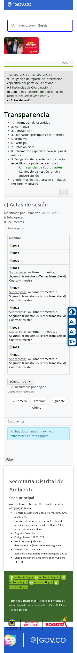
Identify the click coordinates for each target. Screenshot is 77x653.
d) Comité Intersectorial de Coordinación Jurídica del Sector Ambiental (35, 94)
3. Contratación (21, 131)
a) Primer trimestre (41, 272)
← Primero (19, 401)
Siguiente (58, 401)
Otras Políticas (57, 605)
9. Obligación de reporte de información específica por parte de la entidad (34, 81)
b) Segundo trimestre (33, 274)
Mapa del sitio (19, 609)
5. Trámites (19, 139)
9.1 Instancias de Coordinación (28, 87)
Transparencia (17, 74)
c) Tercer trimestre (49, 276)
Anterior (39, 401)
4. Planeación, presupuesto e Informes (37, 135)
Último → (38, 407)
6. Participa (19, 143)
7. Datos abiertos (22, 147)
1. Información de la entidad (30, 122)
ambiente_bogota (49, 577)
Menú (66, 63)
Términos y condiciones (22, 600)
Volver (10, 459)
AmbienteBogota (24, 577)
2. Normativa (20, 127)
